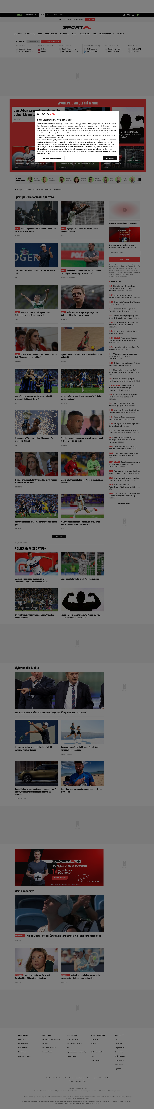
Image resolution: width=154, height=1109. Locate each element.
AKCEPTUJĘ (110, 158)
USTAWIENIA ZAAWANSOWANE (51, 158)
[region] (77, 136)
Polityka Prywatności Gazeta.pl (99, 151)
